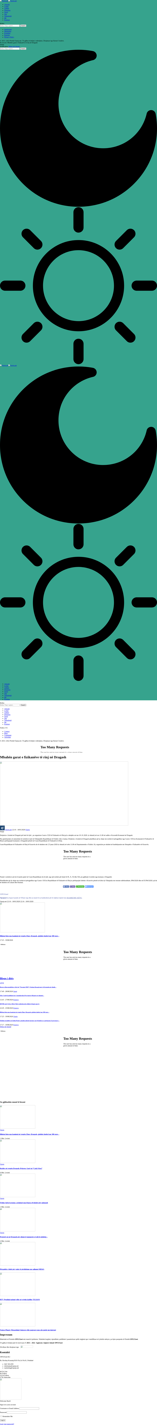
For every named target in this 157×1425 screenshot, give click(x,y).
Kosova (16, 1000)
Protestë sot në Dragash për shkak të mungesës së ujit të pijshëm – (24, 1237)
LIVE (2, 983)
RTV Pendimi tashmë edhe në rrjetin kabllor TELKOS (20, 1299)
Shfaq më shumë (14, 46)
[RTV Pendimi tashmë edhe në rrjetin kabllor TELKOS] (17, 1295)
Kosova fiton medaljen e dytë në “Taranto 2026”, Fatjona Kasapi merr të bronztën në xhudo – (28, 987)
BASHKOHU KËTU (74, 898)
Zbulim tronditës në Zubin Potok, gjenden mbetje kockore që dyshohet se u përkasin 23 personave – (29, 1020)
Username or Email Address (9, 1408)
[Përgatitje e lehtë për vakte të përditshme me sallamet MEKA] (17, 1265)
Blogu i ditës (7, 978)
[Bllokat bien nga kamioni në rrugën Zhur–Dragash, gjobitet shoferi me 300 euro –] (22, 932)
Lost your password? (7, 1424)
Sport (15, 991)
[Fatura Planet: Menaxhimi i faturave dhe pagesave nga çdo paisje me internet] (17, 1326)
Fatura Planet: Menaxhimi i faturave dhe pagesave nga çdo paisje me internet (28, 1330)
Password (3, 1412)
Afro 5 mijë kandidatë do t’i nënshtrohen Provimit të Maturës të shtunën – (22, 995)
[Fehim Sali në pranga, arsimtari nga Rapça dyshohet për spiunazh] (17, 1196)
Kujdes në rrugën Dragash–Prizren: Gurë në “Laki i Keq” (21, 1168)
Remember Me (7, 1416)
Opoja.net (8, 830)
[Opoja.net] (8, 1)
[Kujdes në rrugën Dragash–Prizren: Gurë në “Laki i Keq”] (17, 1162)
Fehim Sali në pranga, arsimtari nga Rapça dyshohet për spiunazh (24, 1203)
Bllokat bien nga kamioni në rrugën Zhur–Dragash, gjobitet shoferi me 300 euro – (29, 936)
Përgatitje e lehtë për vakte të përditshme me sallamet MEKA (22, 1269)
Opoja (28, 830)
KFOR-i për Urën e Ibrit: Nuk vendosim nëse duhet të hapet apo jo (19, 1004)
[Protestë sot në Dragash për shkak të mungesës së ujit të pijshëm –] (17, 1231)
